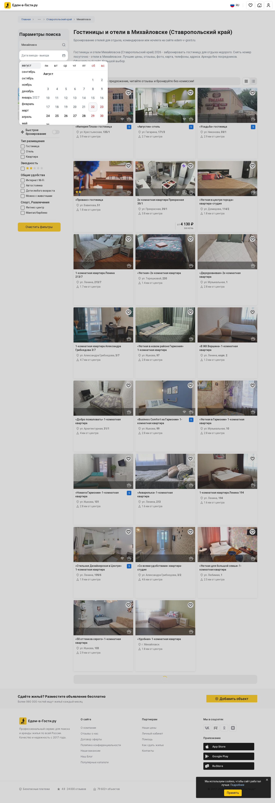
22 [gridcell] (92, 107)
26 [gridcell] (66, 116)
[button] (250, 5)
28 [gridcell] (83, 116)
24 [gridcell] (48, 116)
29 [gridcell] (92, 116)
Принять (233, 793)
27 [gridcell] (75, 116)
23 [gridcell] (101, 107)
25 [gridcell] (57, 116)
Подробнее (237, 784)
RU (237, 5)
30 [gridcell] (101, 116)
